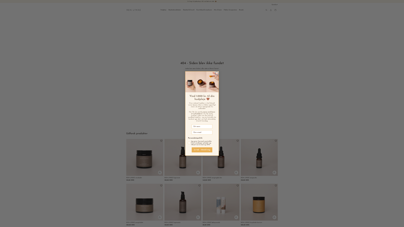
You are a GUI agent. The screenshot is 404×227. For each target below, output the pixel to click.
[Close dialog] (216, 73)
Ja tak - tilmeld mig (202, 150)
